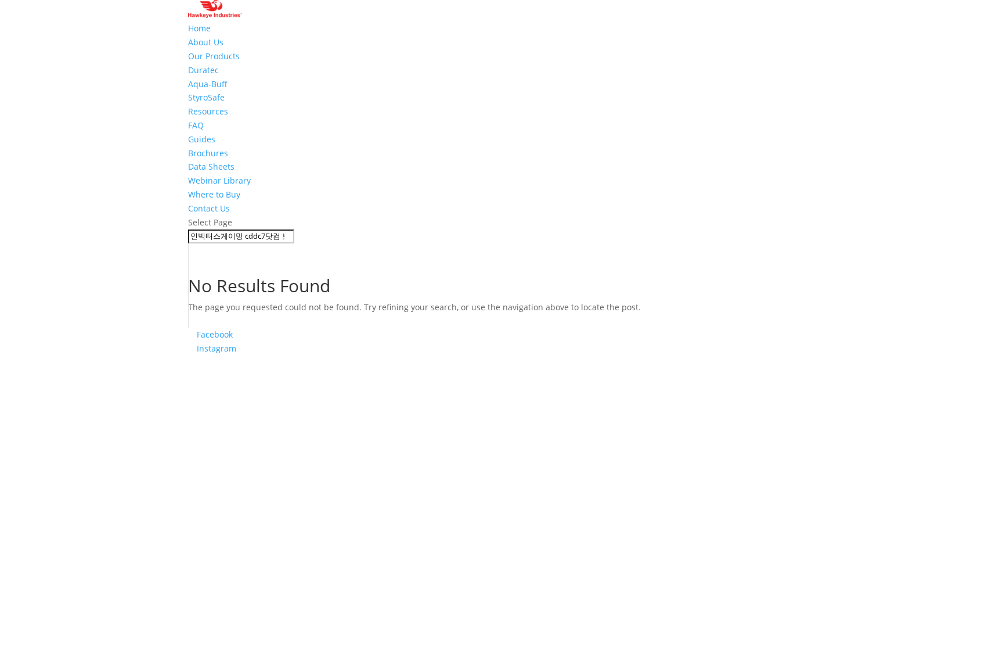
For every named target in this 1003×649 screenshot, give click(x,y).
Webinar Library (219, 180)
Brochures (208, 153)
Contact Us (209, 208)
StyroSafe (206, 97)
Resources (208, 111)
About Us (205, 42)
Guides (201, 139)
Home (199, 28)
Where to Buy (214, 194)
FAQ (196, 125)
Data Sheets (211, 166)
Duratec (203, 70)
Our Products (214, 56)
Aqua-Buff (208, 83)
